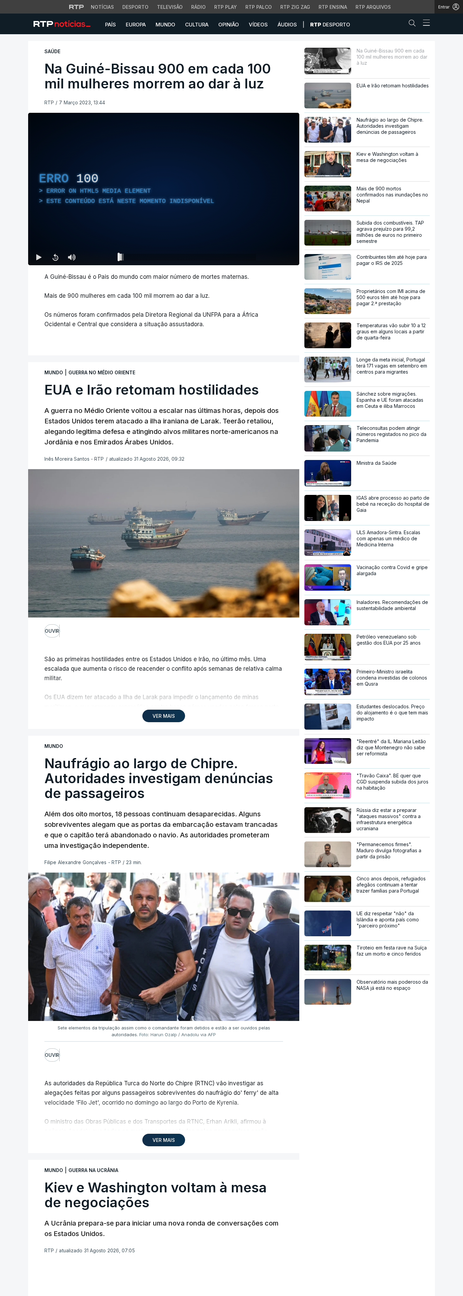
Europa (136, 24)
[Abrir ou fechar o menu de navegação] (424, 23)
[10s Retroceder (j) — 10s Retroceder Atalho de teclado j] (55, 257)
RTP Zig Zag (295, 7)
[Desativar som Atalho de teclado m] (71, 257)
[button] (414, 24)
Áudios (287, 24)
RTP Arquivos (373, 7)
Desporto (135, 7)
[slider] (188, 258)
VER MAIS (164, 716)
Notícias (102, 7)
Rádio (198, 7)
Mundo (165, 24)
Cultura (196, 24)
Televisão (170, 7)
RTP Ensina (333, 7)
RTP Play (225, 7)
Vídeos (258, 24)
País (110, 24)
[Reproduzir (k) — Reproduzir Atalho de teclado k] (39, 257)
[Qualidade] (272, 257)
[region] (163, 189)
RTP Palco (258, 7)
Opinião (228, 24)
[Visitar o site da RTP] (76, 7)
